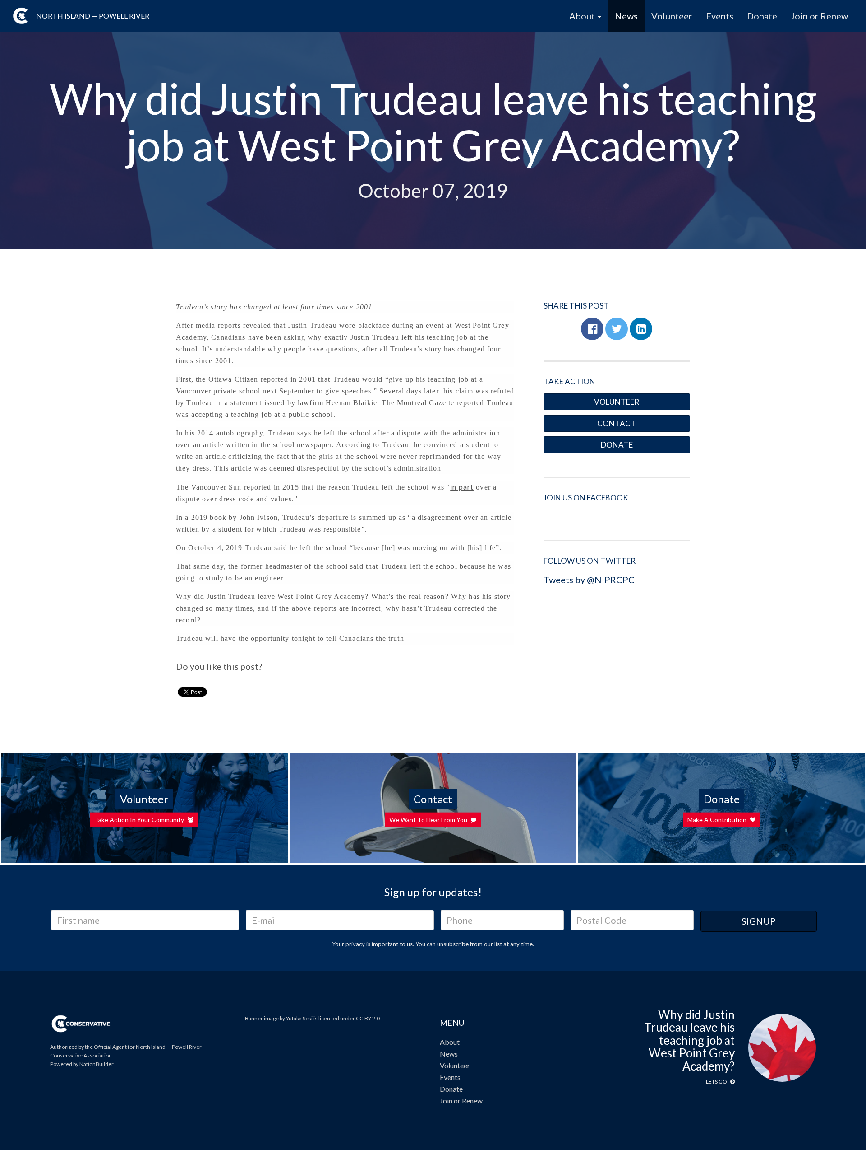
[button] (592, 329)
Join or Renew (819, 15)
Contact (616, 423)
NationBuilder (96, 1064)
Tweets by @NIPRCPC (589, 579)
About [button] (583, 15)
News (626, 15)
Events (719, 15)
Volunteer (671, 15)
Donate (762, 15)
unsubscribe (453, 944)
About (450, 1042)
